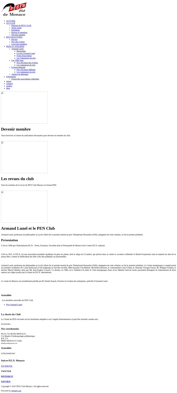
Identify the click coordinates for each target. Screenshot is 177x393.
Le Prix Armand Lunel (8, 353)
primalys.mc (16, 391)
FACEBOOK (6, 366)
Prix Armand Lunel (14, 305)
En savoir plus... (6, 324)
